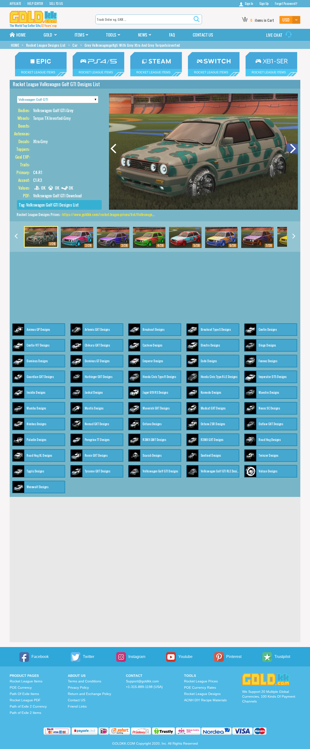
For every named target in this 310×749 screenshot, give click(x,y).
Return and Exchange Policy (89, 694)
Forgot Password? (286, 3)
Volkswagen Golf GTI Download (57, 196)
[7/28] (257, 237)
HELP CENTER (35, 3)
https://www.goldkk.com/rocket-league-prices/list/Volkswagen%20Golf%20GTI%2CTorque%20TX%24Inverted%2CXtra (151, 214)
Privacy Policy (78, 687)
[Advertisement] (155, 286)
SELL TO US (56, 3)
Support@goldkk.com (142, 681)
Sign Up (264, 3)
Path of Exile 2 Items (25, 713)
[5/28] (185, 237)
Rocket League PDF (25, 700)
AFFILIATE (15, 3)
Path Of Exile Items (24, 694)
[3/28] (113, 237)
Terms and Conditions (84, 681)
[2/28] (77, 237)
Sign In (249, 3)
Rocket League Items (26, 681)
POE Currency (21, 687)
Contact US (76, 700)
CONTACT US (203, 35)
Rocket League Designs (202, 694)
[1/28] (41, 236)
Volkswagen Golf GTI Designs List (52, 205)
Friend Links (77, 706)
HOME (21, 35)
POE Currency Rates (200, 687)
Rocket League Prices (201, 681)
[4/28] (149, 237)
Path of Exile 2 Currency (28, 706)
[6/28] (221, 237)
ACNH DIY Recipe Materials (205, 700)
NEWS (142, 35)
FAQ (172, 35)
